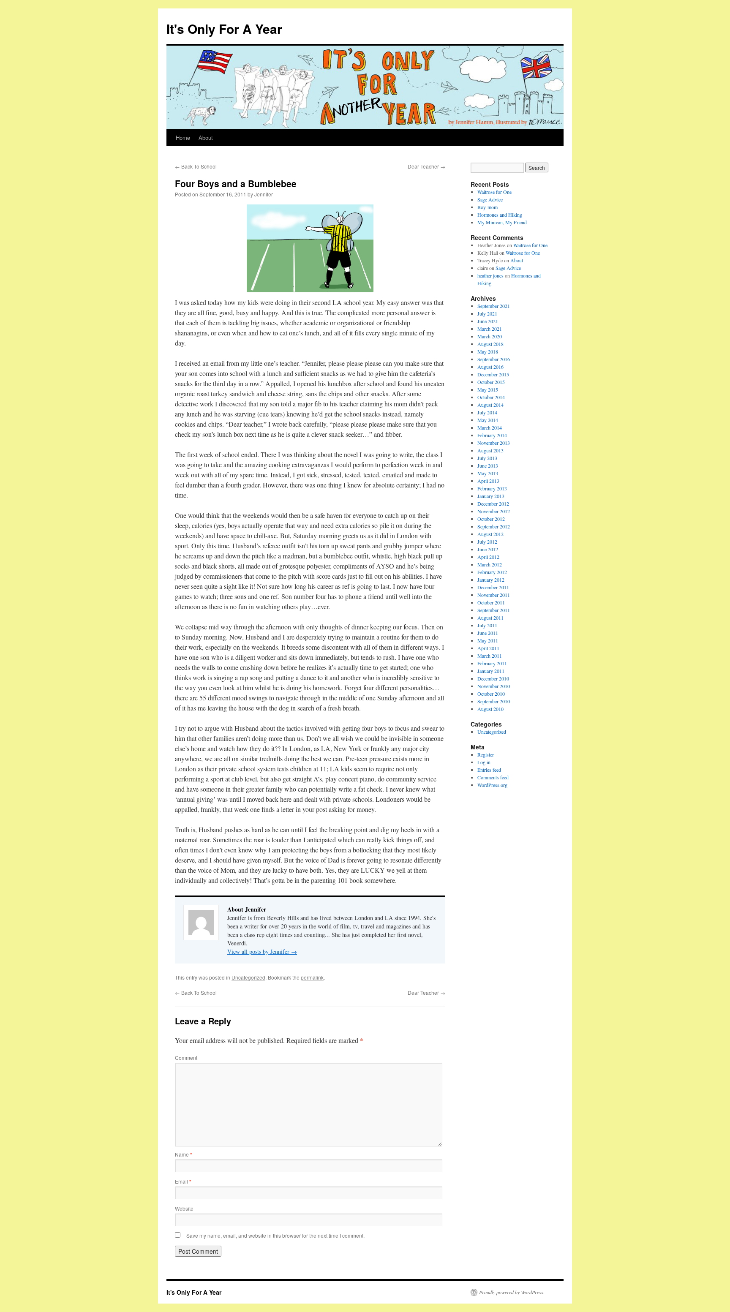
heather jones (490, 275)
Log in (483, 762)
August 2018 (490, 343)
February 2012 (492, 572)
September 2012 (493, 526)
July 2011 (487, 625)
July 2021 (487, 313)
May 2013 (487, 473)
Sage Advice (490, 199)
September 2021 (493, 305)
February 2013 (492, 488)
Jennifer (263, 194)
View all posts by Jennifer (262, 951)
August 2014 (490, 404)
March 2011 (489, 655)
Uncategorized (248, 977)
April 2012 (488, 556)
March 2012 (489, 564)
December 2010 (493, 678)
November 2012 (493, 511)
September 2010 (493, 701)
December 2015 (493, 374)
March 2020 (489, 336)
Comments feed (493, 777)
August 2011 (490, 617)
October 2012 (491, 518)
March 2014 (489, 427)
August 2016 (490, 366)
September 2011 (493, 610)
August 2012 (490, 534)
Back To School (196, 166)
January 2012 (490, 579)
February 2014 (492, 435)
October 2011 (491, 602)
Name (183, 1154)
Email (183, 1181)
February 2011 (492, 663)
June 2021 (487, 321)
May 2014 (487, 419)
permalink (312, 977)
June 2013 (487, 465)
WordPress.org (492, 784)
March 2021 (489, 328)
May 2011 (487, 640)
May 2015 (487, 389)
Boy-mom (487, 207)
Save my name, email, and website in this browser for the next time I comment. (275, 1235)
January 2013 (490, 496)
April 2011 (488, 648)
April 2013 (488, 480)
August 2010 (490, 708)
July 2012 (487, 541)
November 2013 (493, 442)
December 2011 (493, 587)
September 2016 (493, 359)
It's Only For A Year (224, 28)
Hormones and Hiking (499, 214)
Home (183, 137)
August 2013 (490, 450)
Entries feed (489, 769)
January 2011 (490, 670)
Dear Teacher (426, 166)
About (206, 137)
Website (184, 1208)
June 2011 (487, 632)
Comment (186, 1057)
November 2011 (493, 594)
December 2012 (493, 503)
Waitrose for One (494, 191)
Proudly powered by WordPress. (512, 1292)
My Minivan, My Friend (502, 222)
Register (485, 754)
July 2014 (487, 412)
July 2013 (487, 458)
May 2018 (487, 351)
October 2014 (491, 397)
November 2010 (493, 686)
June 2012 (487, 549)
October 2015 (491, 381)
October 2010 (491, 693)
